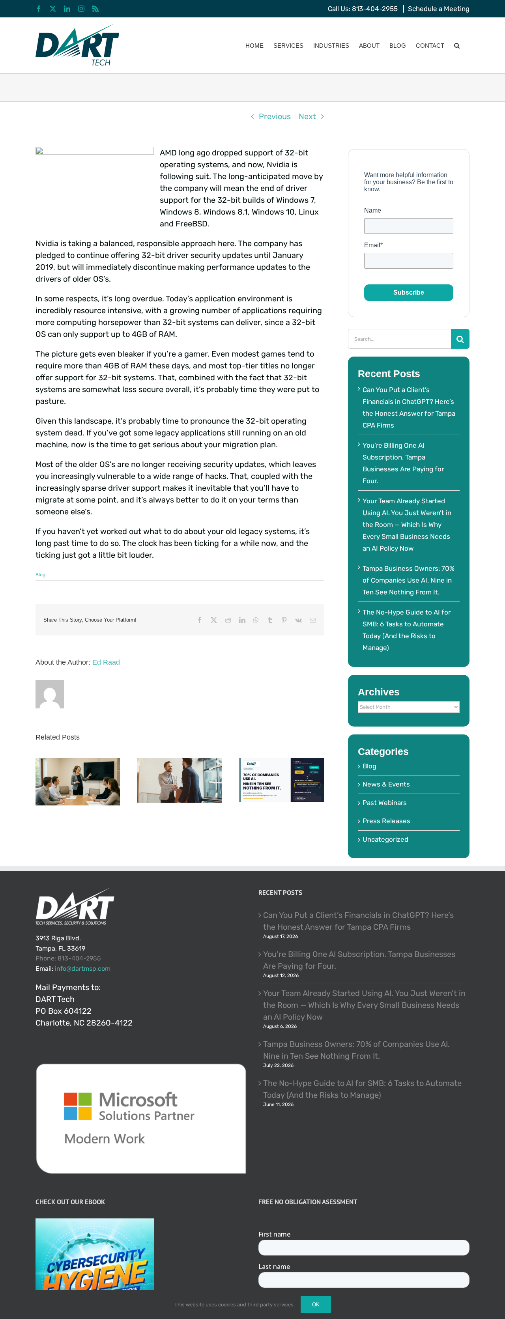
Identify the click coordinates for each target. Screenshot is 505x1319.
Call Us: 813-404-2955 (363, 9)
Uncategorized (385, 839)
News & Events (386, 784)
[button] (457, 45)
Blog (40, 574)
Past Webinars (385, 803)
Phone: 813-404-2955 (68, 958)
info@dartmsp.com (82, 968)
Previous (275, 116)
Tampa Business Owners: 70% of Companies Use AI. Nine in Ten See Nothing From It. (408, 580)
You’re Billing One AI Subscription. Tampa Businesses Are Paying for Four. (359, 960)
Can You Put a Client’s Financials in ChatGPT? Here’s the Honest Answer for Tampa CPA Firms (358, 921)
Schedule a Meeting (438, 9)
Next (307, 116)
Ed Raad (106, 662)
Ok (316, 1305)
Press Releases (386, 821)
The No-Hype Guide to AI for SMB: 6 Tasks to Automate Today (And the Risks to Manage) (362, 1089)
